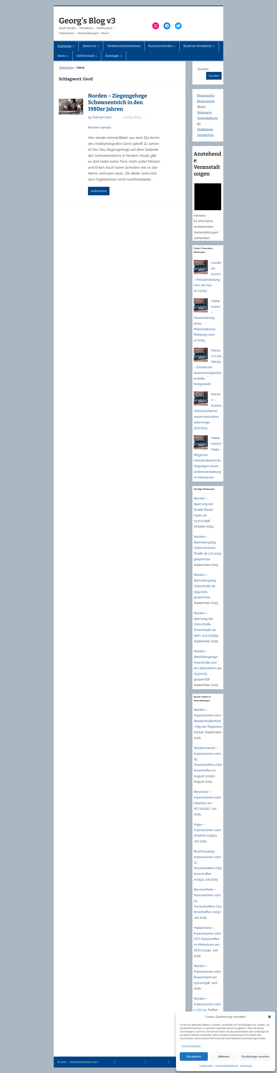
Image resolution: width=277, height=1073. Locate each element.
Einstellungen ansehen (255, 1056)
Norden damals (99, 127)
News (174, 1062)
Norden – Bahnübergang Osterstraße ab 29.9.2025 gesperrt (205, 586)
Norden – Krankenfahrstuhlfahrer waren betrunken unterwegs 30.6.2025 (207, 411)
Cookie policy (206, 1065)
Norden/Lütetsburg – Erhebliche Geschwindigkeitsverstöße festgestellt (208, 367)
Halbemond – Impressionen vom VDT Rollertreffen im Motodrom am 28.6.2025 (207, 939)
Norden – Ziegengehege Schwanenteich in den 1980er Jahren (117, 102)
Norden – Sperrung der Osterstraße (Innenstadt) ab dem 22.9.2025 (205, 624)
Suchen (203, 69)
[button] (269, 1017)
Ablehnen (223, 1056)
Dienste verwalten (191, 1046)
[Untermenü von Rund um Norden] (174, 46)
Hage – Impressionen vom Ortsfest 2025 (207, 830)
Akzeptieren (193, 1056)
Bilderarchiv (206, 95)
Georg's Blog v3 (87, 20)
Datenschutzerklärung (226, 1065)
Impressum (246, 1065)
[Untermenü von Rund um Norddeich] (214, 46)
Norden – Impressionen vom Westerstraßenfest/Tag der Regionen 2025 (208, 721)
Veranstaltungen (157, 1062)
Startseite (66, 67)
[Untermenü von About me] (98, 46)
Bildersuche (206, 101)
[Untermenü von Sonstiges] (121, 56)
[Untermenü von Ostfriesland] (96, 56)
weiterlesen (99, 191)
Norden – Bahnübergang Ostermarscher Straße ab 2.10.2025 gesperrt (207, 548)
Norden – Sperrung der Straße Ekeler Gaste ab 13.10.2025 (203, 509)
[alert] (208, 210)
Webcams (204, 112)
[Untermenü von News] (68, 56)
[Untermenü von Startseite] (74, 46)
